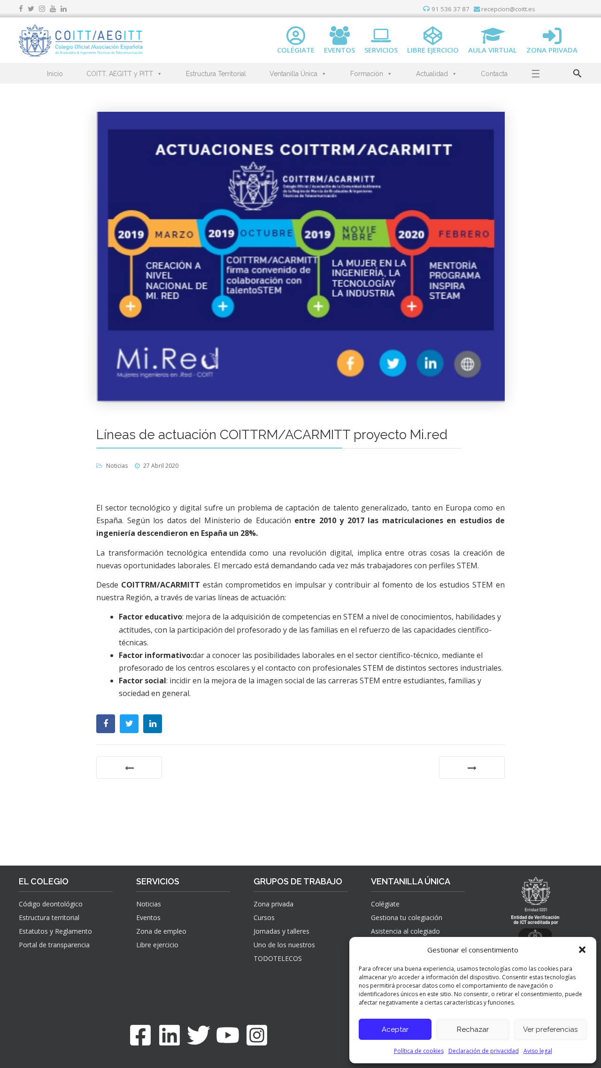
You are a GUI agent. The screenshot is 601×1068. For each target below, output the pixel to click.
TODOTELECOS (278, 958)
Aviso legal (538, 1051)
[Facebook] (140, 1035)
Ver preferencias (550, 1029)
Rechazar (473, 1029)
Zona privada (273, 903)
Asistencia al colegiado (405, 931)
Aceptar (395, 1029)
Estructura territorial (49, 917)
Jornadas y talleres (281, 931)
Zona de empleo (161, 931)
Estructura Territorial (216, 73)
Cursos (264, 917)
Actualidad (432, 73)
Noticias (117, 466)
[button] (582, 949)
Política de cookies (419, 1051)
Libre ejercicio (157, 944)
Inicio (55, 73)
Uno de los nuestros (284, 944)
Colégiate (385, 903)
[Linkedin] (169, 1035)
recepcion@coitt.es (507, 9)
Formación (366, 73)
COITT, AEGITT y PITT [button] (119, 73)
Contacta (494, 73)
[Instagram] (257, 1035)
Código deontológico (51, 903)
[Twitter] (198, 1035)
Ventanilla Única (293, 73)
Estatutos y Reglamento (55, 931)
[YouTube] (227, 1035)
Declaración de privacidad (483, 1051)
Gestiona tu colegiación (406, 917)
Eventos (148, 917)
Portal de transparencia (54, 944)
